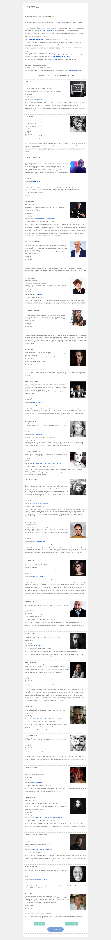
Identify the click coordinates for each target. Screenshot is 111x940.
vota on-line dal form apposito (50, 59)
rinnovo (61, 7)
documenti (55, 7)
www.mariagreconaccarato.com (40, 879)
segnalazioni (80, 7)
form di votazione (55, 929)
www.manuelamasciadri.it (39, 327)
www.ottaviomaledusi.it (38, 748)
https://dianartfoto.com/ (37, 782)
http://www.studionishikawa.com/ (40, 503)
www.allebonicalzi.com (38, 434)
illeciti (74, 7)
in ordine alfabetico (72, 923)
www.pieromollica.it (37, 135)
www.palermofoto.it (50, 614)
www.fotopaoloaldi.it (38, 366)
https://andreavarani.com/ (38, 718)
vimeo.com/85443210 (30, 515)
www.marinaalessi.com (38, 294)
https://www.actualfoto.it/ (39, 402)
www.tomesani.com (37, 99)
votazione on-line (63, 22)
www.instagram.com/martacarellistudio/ (54, 817)
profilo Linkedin (36, 181)
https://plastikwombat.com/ (39, 576)
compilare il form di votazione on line (46, 30)
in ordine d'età (39, 923)
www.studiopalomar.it (38, 463)
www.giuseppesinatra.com (39, 614)
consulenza (68, 7)
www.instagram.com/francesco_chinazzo (54, 463)
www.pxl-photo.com (37, 645)
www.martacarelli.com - (39, 817)
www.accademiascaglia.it (38, 218)
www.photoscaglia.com (51, 218)
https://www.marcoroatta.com (40, 681)
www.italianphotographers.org (75, 70)
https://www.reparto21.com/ (39, 260)
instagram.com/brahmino (46, 849)
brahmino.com (36, 849)
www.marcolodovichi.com (39, 541)
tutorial (48, 7)
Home (43, 7)
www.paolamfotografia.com (39, 910)
